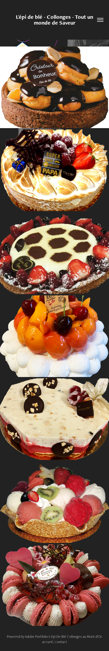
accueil (47, 641)
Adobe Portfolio (36, 636)
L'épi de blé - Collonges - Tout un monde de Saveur (55, 19)
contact (61, 641)
